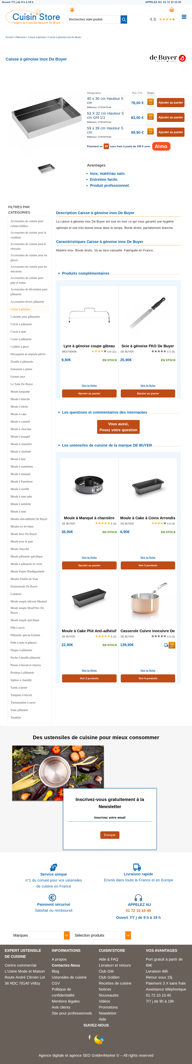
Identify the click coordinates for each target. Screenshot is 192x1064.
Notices (105, 989)
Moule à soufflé (19, 489)
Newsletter (107, 1013)
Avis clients (61, 1007)
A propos (59, 959)
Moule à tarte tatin (21, 496)
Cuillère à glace (19, 346)
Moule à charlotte (20, 451)
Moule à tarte (18, 511)
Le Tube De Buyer (21, 384)
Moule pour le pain (21, 541)
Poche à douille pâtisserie (25, 657)
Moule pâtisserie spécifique (26, 556)
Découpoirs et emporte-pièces (28, 354)
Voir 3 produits (148, 565)
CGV (56, 983)
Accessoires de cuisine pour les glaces (28, 258)
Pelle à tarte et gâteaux (23, 642)
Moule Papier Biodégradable (27, 571)
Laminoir (15, 594)
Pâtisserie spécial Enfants (25, 635)
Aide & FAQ (108, 959)
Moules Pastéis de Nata (24, 579)
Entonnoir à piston (21, 369)
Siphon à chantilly (21, 680)
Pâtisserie (21, 37)
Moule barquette (20, 391)
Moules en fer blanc (22, 526)
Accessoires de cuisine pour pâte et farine (26, 280)
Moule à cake (18, 414)
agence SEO (80, 1055)
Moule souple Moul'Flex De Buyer (27, 610)
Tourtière (15, 717)
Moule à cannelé (20, 421)
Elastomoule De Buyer (24, 586)
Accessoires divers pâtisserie (27, 301)
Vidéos (104, 1001)
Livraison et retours (115, 965)
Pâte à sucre (17, 627)
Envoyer (110, 835)
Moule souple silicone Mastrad (28, 601)
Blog (55, 971)
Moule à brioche (20, 399)
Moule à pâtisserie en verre (26, 564)
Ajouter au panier (89, 393)
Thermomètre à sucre (22, 702)
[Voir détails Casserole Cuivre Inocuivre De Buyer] (148, 599)
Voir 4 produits (148, 678)
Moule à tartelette (20, 504)
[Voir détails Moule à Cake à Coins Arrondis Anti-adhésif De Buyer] (148, 486)
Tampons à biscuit (21, 695)
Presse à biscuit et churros (25, 665)
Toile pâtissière (19, 710)
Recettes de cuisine (115, 983)
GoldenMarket (104, 1055)
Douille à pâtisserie (21, 361)
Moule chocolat (19, 549)
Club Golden (109, 977)
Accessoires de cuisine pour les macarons (28, 269)
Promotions (108, 1007)
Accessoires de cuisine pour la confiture (28, 235)
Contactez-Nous (66, 965)
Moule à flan (18, 459)
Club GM (106, 971)
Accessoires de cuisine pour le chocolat (28, 246)
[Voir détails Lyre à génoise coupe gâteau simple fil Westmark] (89, 314)
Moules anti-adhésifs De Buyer (28, 519)
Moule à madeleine (21, 466)
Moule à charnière (21, 444)
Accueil (9, 37)
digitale (58, 1055)
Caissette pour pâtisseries (25, 316)
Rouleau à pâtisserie (22, 672)
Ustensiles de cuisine (69, 977)
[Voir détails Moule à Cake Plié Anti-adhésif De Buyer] (89, 599)
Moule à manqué (20, 474)
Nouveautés (109, 995)
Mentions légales (66, 1001)
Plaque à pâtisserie (21, 650)
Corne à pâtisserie (21, 339)
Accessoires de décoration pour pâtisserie (28, 292)
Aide (102, 1019)
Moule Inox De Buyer (23, 534)
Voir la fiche (89, 385)
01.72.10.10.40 (158, 995)
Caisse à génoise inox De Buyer (64, 37)
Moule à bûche (19, 406)
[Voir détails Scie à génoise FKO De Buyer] (148, 314)
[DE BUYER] (167, 75)
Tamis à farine (18, 687)
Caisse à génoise (37, 37)
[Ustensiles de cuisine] (33, 23)
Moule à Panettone (21, 481)
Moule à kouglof (20, 436)
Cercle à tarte (18, 331)
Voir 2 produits (89, 678)
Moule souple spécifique (24, 620)
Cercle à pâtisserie (21, 324)
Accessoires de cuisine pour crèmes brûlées (26, 224)
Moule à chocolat (20, 429)
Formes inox (17, 376)
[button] (124, 19)
